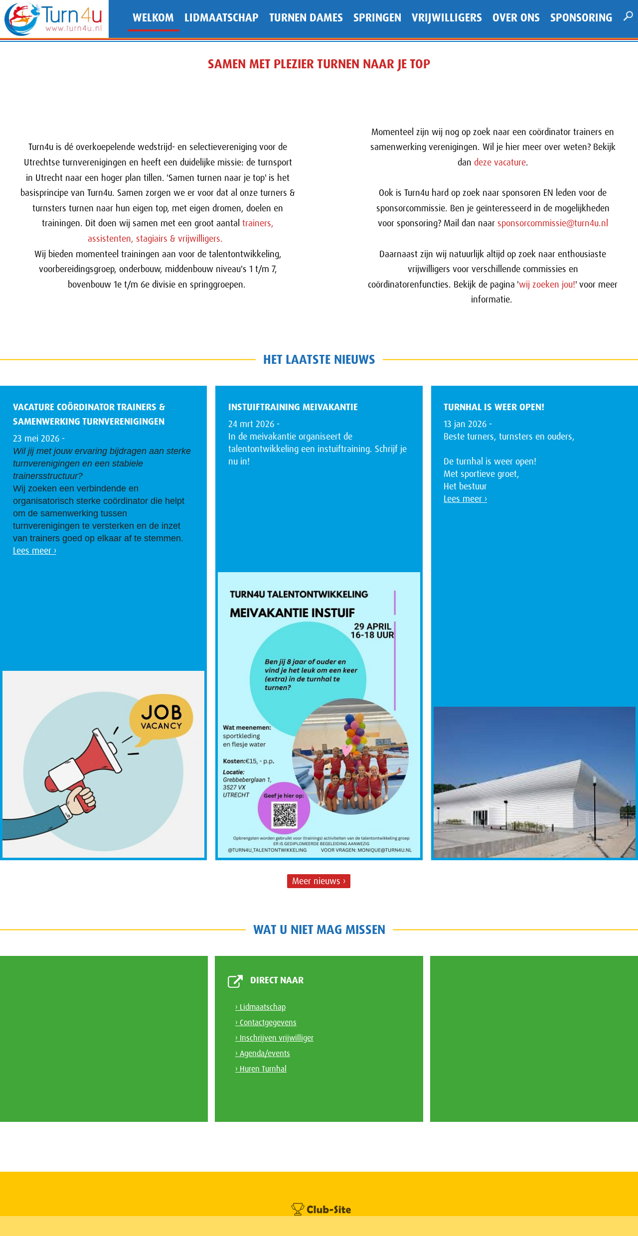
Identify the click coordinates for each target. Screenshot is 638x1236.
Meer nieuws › (318, 881)
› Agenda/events (262, 1053)
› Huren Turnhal (261, 1069)
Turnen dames (306, 17)
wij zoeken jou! (547, 285)
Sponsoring (581, 17)
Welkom (153, 17)
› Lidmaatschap (260, 1007)
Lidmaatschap (221, 17)
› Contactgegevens (266, 1022)
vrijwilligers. (203, 239)
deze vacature (500, 162)
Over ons (516, 17)
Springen (377, 17)
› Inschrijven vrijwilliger (274, 1038)
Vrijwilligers (447, 17)
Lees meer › (34, 551)
